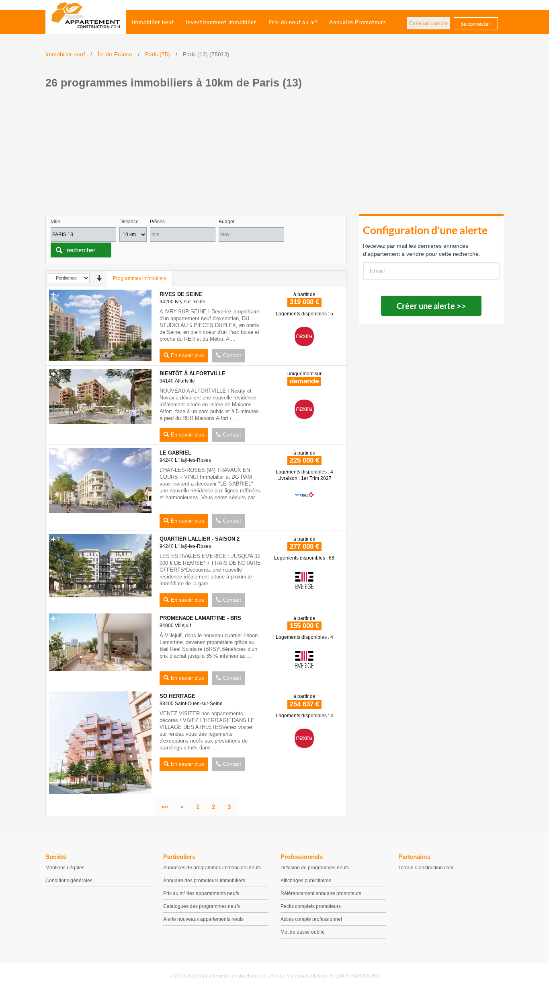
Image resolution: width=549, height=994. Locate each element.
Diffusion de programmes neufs (315, 868)
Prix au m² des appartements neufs (201, 893)
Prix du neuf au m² (292, 22)
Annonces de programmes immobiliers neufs (212, 868)
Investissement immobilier (221, 22)
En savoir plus (187, 355)
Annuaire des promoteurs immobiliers (204, 880)
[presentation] (99, 278)
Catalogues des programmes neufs (201, 906)
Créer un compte (428, 24)
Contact (232, 355)
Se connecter (475, 24)
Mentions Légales (64, 868)
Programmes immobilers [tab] (139, 278)
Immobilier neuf (153, 22)
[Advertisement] (274, 153)
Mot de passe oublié (303, 932)
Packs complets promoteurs (311, 906)
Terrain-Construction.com (425, 868)
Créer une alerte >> (431, 306)
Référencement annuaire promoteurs (321, 893)
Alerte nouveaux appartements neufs (203, 919)
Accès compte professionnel (311, 919)
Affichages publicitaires (306, 880)
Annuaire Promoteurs (357, 22)
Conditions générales (68, 880)
